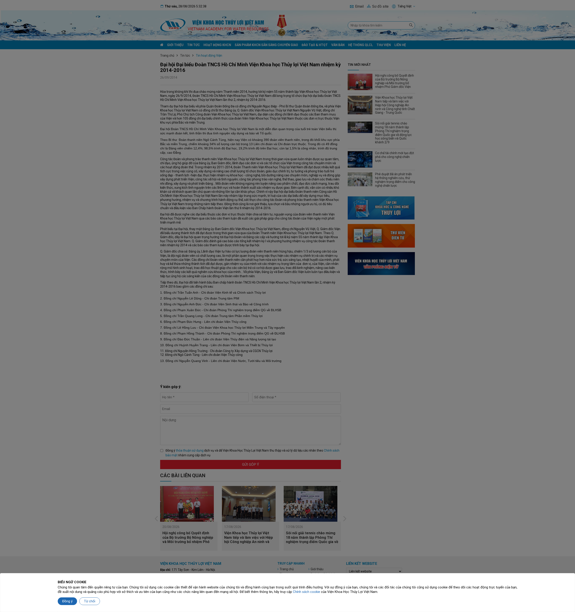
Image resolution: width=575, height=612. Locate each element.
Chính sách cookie (306, 592)
